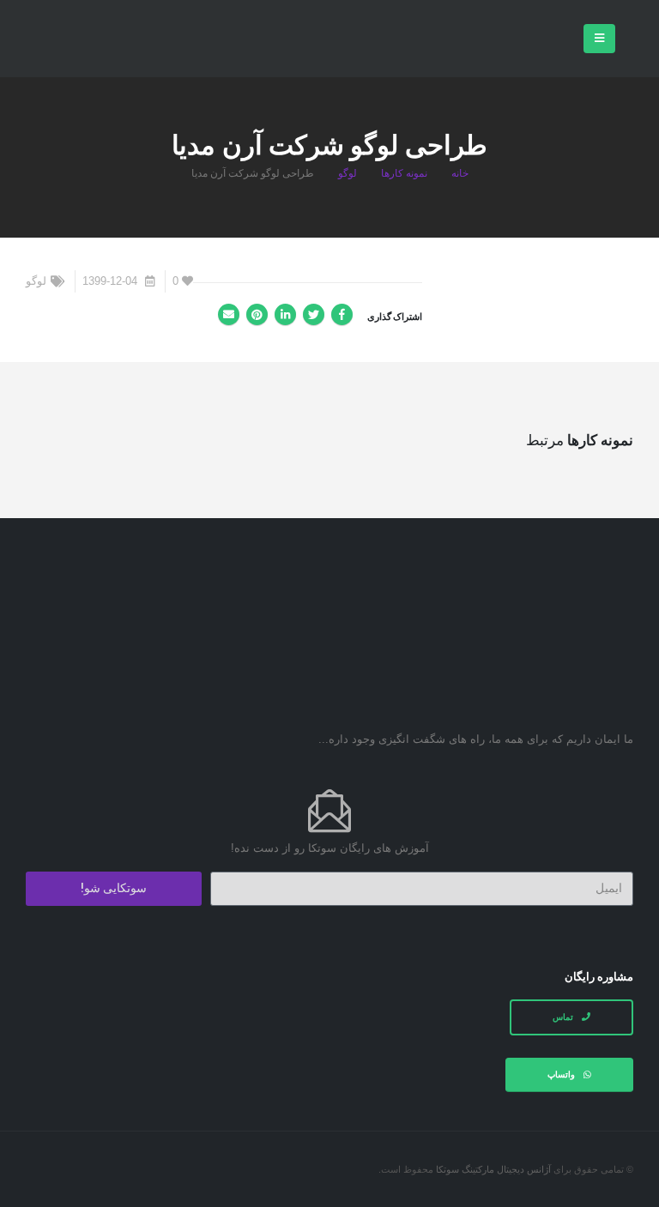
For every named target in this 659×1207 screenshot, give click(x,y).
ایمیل (228, 314)
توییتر (313, 314)
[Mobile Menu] (599, 38)
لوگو (36, 281)
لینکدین (285, 314)
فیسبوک (342, 314)
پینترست (257, 314)
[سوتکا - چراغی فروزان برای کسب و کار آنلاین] (86, 40)
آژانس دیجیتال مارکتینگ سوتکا (493, 1169)
